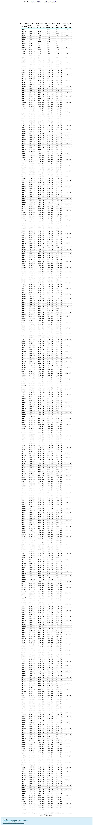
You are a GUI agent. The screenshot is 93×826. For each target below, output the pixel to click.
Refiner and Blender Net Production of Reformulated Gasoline (15, 820)
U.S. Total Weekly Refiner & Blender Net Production (13, 823)
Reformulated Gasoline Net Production (11, 821)
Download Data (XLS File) (51, 1)
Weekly (33, 1)
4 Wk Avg (39, 1)
